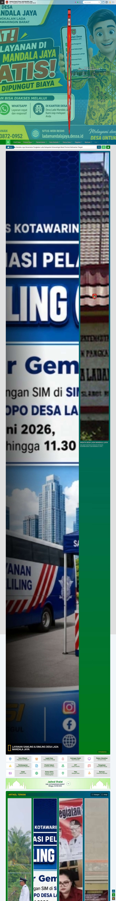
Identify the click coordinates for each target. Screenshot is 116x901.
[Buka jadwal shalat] (68, 784)
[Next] (108, 142)
